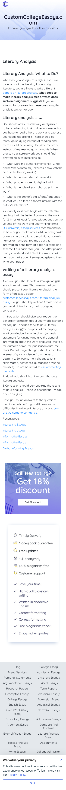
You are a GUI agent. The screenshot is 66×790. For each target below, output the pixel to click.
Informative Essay (14, 442)
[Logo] (5, 4)
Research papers (17, 688)
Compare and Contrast (49, 726)
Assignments (48, 742)
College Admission (49, 751)
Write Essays (17, 751)
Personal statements (17, 677)
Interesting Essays (14, 424)
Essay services (17, 672)
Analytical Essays (48, 704)
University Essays (48, 677)
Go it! (33, 783)
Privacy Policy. (17, 775)
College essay (48, 667)
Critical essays (48, 683)
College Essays (17, 699)
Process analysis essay (17, 744)
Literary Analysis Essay (48, 735)
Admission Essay (48, 699)
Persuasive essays (49, 694)
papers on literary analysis (20, 92)
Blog (17, 667)
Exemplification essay (17, 733)
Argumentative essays (17, 683)
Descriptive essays (17, 694)
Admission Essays (48, 672)
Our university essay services (21, 228)
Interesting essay (14, 430)
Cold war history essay (17, 711)
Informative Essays (15, 436)
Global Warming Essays (18, 448)
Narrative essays (49, 710)
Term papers (48, 688)
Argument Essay (17, 724)
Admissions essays (48, 719)
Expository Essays (17, 719)
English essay (17, 704)
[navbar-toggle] (61, 4)
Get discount (33, 502)
